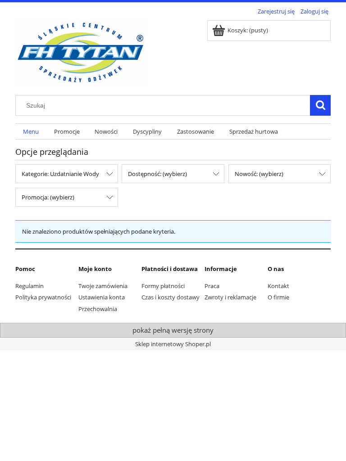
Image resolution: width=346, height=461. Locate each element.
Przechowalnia (97, 309)
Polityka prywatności (43, 297)
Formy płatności (163, 286)
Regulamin (29, 286)
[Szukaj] (320, 105)
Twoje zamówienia (102, 286)
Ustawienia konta (101, 297)
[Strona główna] (80, 51)
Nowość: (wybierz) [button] (259, 174)
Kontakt (278, 286)
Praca (212, 286)
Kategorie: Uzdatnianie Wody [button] (60, 174)
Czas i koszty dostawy (170, 297)
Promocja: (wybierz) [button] (48, 197)
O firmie (278, 297)
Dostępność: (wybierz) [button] (157, 174)
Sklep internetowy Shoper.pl (173, 344)
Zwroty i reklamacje (230, 297)
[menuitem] (30, 132)
